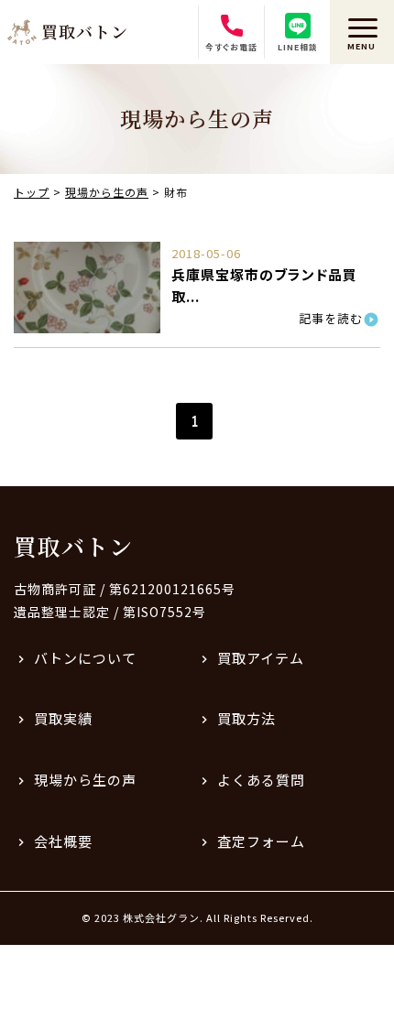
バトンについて (85, 657)
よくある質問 (261, 779)
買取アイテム (260, 657)
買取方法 (246, 718)
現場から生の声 (85, 779)
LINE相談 (298, 47)
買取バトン (73, 545)
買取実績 (63, 718)
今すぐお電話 (231, 47)
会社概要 (63, 841)
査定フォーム (261, 841)
